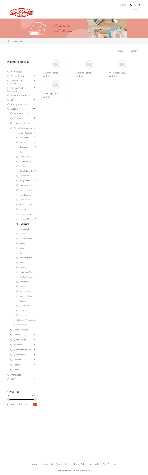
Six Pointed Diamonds (27, 296)
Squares (23, 301)
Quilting (14, 109)
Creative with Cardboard (15, 82)
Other (16, 370)
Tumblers (23, 315)
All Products (16, 71)
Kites (22, 248)
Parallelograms (26, 258)
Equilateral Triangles (27, 185)
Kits (12, 100)
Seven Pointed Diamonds (27, 291)
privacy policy (80, 464)
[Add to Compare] (131, 5)
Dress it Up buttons (22, 123)
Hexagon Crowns (26, 214)
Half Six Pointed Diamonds (27, 200)
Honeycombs (25, 229)
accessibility (94, 464)
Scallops (23, 286)
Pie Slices (23, 267)
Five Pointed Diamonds (27, 190)
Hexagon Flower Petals (27, 219)
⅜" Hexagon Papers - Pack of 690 (51, 73)
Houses (23, 234)
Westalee (18, 344)
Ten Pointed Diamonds (27, 306)
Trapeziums (24, 310)
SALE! (13, 379)
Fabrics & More (17, 76)
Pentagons (24, 262)
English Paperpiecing (23, 128)
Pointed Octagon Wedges (27, 277)
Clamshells (24, 147)
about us (36, 464)
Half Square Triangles (27, 204)
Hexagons (24, 224)
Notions (17, 334)
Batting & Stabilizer (19, 104)
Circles (22, 142)
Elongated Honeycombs (27, 180)
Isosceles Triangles (27, 238)
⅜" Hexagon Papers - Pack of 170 (84, 73)
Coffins (22, 152)
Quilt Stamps (19, 354)
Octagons (23, 253)
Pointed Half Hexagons (27, 272)
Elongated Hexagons (27, 176)
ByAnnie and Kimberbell (15, 89)
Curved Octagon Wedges (27, 157)
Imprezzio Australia (24, 133)
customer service (63, 464)
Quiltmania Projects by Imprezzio (25, 320)
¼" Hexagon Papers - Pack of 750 (117, 73)
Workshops (16, 375)
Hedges (23, 209)
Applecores (24, 137)
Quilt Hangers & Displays (23, 350)
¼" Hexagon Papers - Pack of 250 (51, 94)
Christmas (18, 118)
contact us (48, 464)
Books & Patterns (19, 95)
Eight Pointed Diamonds (27, 171)
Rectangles (24, 282)
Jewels (22, 243)
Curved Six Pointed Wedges (27, 161)
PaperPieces (22, 325)
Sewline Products (21, 330)
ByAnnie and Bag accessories (23, 113)
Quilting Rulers (20, 340)
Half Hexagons (26, 195)
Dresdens (23, 166)
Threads (17, 360)
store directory (109, 464)
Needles (17, 365)
